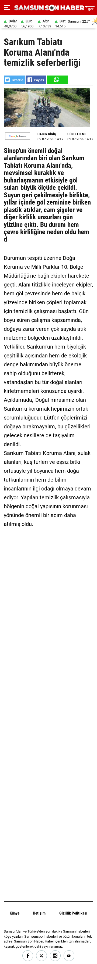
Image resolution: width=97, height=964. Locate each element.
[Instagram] (55, 955)
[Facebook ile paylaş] (36, 80)
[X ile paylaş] (14, 80)
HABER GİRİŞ (46, 134)
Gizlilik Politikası (73, 913)
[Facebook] (27, 955)
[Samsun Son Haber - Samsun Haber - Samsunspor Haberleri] (48, 8)
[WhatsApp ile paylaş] (57, 80)
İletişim (39, 913)
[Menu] (7, 7)
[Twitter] (41, 955)
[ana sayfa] (89, 7)
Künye (14, 913)
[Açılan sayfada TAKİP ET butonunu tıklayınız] (17, 136)
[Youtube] (69, 955)
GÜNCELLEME (76, 134)
